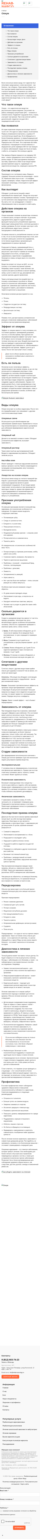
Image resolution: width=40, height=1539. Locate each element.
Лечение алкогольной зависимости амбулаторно (20, 1429)
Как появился (12, 34)
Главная (5, 1388)
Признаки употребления (15, 54)
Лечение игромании (9, 1433)
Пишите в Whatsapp (8, 1362)
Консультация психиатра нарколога (15, 1440)
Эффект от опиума (13, 45)
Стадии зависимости (14, 65)
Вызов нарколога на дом (11, 1437)
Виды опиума (12, 51)
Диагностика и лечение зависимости (19, 74)
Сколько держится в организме (17, 56)
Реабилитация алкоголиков (12, 1426)
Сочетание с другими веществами (19, 59)
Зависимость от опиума (15, 62)
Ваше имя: (4, 1490)
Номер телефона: (7, 1499)
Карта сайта (25, 1484)
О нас (5, 1391)
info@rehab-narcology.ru (17, 1372)
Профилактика (12, 76)
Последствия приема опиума (17, 68)
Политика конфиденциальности (13, 1481)
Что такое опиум (13, 31)
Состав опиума (12, 36)
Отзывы (5, 1406)
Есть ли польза (12, 48)
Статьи (4, 10)
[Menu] (37, 3)
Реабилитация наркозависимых (14, 1422)
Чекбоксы (4, 1508)
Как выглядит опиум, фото (16, 39)
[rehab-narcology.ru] (8, 3)
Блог (4, 1395)
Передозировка (12, 71)
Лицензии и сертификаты (11, 1402)
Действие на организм (14, 42)
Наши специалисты (9, 1399)
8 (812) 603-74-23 (10, 1359)
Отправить (19, 1527)
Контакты (6, 1410)
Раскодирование (8, 1444)
